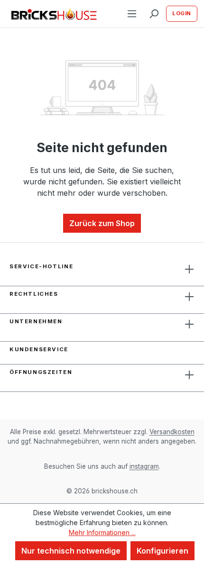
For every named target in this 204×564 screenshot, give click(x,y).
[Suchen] (153, 13)
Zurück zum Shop (102, 223)
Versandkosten (172, 432)
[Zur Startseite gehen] (54, 14)
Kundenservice (38, 349)
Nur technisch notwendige (71, 550)
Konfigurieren (162, 550)
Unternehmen (36, 321)
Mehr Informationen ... (102, 532)
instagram (144, 466)
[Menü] (131, 13)
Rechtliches (33, 294)
